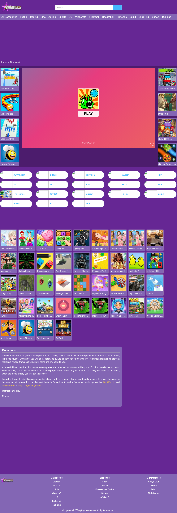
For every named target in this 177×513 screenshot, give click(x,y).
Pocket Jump (43, 271)
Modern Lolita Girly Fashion (31, 316)
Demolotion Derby (118, 293)
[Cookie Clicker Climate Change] (155, 312)
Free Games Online (104, 489)
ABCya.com (19, 175)
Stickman (94, 16)
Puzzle (23, 16)
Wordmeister (43, 338)
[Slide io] (155, 290)
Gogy (104, 481)
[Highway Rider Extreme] (155, 245)
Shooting (144, 16)
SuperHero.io (165, 139)
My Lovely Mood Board (120, 271)
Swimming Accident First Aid (105, 249)
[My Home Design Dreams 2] (100, 290)
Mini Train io (7, 113)
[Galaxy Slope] (27, 268)
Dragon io (163, 113)
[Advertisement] (88, 40)
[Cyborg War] (81, 245)
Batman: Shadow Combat (85, 271)
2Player (53, 175)
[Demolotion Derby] (118, 290)
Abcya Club (153, 481)
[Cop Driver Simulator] (137, 290)
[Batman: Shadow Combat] (81, 268)
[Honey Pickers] (10, 161)
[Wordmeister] (45, 335)
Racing (34, 16)
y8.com (125, 175)
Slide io (150, 293)
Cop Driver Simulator (138, 293)
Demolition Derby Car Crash (49, 316)
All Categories (9, 16)
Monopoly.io (6, 271)
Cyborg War (79, 249)
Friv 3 (154, 489)
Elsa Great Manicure (10, 249)
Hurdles (4, 316)
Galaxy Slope (24, 271)
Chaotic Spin (61, 316)
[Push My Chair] (10, 85)
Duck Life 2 (134, 271)
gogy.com (90, 175)
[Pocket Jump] (45, 268)
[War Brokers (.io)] (63, 268)
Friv (160, 175)
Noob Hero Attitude (9, 338)
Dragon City (6, 293)
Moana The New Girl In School (124, 249)
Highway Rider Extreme (157, 249)
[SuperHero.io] (167, 136)
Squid (133, 16)
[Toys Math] (137, 312)
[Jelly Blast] (45, 245)
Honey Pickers (8, 164)
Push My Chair (8, 88)
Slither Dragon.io (167, 164)
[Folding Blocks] (63, 290)
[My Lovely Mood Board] (118, 268)
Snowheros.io (8, 385)
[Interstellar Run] (81, 312)
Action (52, 16)
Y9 (51, 184)
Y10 (88, 184)
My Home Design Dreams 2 (104, 293)
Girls (43, 16)
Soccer (104, 493)
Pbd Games (153, 493)
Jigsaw (155, 16)
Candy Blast (61, 249)
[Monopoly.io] (8, 268)
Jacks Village (25, 293)
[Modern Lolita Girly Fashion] (27, 312)
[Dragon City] (8, 290)
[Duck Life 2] (137, 268)
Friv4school (19, 194)
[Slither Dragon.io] (167, 161)
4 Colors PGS (153, 271)
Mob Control (7, 139)
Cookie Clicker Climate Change (160, 316)
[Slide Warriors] (45, 290)
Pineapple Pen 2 (99, 271)
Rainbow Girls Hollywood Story (124, 316)
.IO (70, 16)
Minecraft (80, 16)
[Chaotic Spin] (63, 312)
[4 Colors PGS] (155, 268)
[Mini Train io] (10, 110)
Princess (122, 16)
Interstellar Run (81, 316)
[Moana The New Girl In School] (118, 245)
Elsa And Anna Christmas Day (32, 249)
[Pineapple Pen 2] (100, 268)
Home (3, 62)
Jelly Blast (41, 249)
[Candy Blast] (63, 245)
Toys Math (134, 316)
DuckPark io (109, 382)
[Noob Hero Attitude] (8, 335)
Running (166, 16)
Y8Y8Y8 (54, 194)
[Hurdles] (8, 312)
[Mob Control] (10, 136)
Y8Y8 (124, 184)
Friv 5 (154, 485)
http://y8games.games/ (29, 385)
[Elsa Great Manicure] (8, 245)
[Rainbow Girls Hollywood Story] (118, 312)
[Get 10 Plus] (81, 290)
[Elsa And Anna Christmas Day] (27, 245)
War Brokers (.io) (63, 271)
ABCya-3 (104, 497)
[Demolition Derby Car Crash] (45, 312)
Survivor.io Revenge (167, 88)
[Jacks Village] (27, 290)
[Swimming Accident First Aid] (100, 245)
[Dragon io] (167, 110)
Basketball (108, 16)
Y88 (160, 184)
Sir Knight (60, 338)
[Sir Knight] (63, 335)
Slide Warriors (43, 293)
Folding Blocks (62, 293)
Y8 (15, 184)
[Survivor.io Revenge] (167, 85)
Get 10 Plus (79, 293)
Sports (62, 16)
